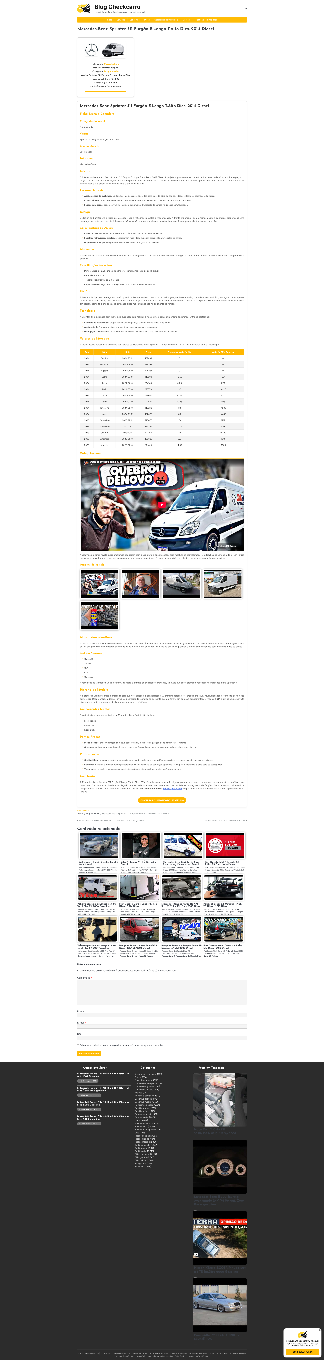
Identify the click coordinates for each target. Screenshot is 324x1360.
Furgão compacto (143, 1114)
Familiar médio (142, 1111)
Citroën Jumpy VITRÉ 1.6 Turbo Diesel (138, 863)
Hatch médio (141, 1126)
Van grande (140, 1163)
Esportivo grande (143, 1099)
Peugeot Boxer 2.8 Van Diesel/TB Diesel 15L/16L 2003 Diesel (138, 947)
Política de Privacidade (206, 19)
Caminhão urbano (144, 1080)
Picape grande (142, 1139)
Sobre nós (135, 19)
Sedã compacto (142, 1145)
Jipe (137, 1132)
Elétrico (138, 1092)
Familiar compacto (144, 1105)
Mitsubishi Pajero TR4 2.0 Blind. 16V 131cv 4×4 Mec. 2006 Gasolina (103, 1103)
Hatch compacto (143, 1123)
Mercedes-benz (111, 64)
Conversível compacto (146, 1083)
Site (79, 1033)
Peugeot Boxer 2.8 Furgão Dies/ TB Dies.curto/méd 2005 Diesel (181, 947)
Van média (140, 1166)
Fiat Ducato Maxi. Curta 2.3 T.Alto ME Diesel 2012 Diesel (222, 947)
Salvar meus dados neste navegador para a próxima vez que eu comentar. (121, 1045)
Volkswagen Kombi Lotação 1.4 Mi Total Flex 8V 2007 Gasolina (96, 947)
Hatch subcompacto (145, 1129)
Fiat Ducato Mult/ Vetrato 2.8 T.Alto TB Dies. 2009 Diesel (222, 863)
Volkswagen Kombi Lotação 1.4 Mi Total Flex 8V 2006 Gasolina (96, 905)
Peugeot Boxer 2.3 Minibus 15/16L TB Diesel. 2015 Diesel (222, 905)
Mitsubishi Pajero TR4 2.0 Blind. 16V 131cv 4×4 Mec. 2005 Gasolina (103, 1117)
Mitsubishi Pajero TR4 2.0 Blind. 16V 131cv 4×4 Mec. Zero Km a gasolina (103, 1089)
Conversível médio (144, 1089)
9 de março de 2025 (89, 1081)
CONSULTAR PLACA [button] (302, 1352)
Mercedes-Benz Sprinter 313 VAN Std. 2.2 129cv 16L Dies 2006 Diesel (181, 905)
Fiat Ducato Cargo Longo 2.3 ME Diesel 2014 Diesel (138, 905)
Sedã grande (141, 1148)
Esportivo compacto (145, 1095)
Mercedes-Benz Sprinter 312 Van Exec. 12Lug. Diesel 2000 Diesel (181, 863)
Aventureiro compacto (145, 1074)
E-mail (81, 1022)
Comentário (84, 977)
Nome (81, 1011)
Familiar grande (142, 1108)
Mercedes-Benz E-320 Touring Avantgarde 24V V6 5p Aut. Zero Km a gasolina (219, 1200)
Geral (137, 1120)
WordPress (203, 1356)
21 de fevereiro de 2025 (90, 1095)
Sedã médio (140, 1151)
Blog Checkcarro (117, 6)
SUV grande (141, 1157)
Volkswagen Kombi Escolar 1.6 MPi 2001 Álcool (98, 863)
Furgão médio (111, 71)
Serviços (121, 19)
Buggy (138, 1077)
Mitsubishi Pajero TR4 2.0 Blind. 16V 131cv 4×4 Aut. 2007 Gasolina (103, 1075)
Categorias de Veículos (165, 19)
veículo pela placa (172, 788)
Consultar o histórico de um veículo (162, 800)
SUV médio (140, 1160)
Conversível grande (144, 1086)
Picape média (141, 1142)
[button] (320, 1330)
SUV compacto (142, 1154)
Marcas (186, 19)
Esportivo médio (143, 1102)
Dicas (147, 19)
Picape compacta (143, 1135)
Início (109, 19)
